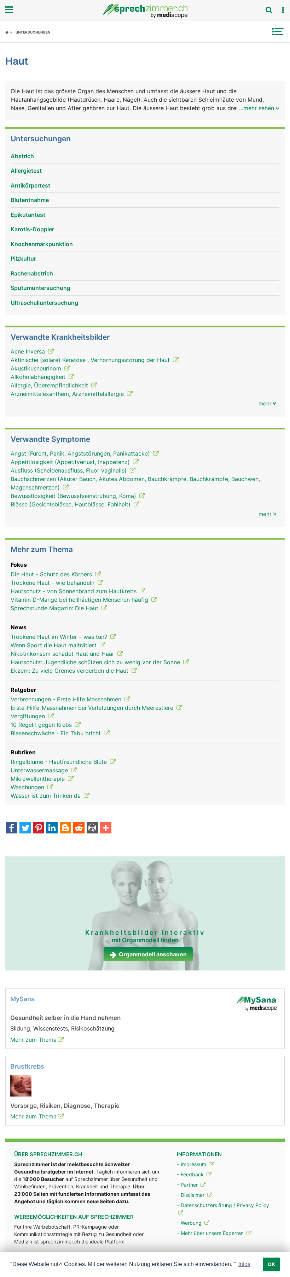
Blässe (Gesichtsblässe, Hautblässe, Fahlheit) (71, 504)
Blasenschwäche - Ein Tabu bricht (57, 733)
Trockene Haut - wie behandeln (53, 582)
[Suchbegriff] (269, 10)
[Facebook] (11, 828)
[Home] (8, 32)
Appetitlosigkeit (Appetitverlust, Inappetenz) (71, 461)
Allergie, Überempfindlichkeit (50, 385)
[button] (283, 10)
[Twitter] (25, 828)
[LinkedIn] (52, 828)
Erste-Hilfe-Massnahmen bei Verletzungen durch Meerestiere (93, 707)
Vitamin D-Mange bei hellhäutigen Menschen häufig (80, 599)
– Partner (188, 1185)
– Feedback (191, 1174)
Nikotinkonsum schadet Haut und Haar (63, 653)
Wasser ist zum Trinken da (46, 795)
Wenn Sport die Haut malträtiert (54, 645)
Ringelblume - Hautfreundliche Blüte (60, 761)
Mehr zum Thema (33, 1039)
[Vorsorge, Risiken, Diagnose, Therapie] (20, 1085)
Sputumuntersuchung (40, 287)
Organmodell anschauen (153, 954)
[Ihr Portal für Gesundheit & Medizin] (145, 11)
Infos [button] (244, 1264)
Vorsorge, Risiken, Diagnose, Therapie (65, 1105)
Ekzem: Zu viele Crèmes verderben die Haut (70, 670)
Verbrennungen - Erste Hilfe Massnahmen (67, 699)
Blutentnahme (30, 199)
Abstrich (22, 156)
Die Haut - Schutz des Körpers (52, 574)
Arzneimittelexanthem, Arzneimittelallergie (68, 393)
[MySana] (256, 1002)
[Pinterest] (38, 828)
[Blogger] (65, 828)
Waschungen (28, 787)
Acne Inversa (29, 351)
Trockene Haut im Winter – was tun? (60, 636)
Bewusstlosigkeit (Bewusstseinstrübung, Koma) (74, 495)
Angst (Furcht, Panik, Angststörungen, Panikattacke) (81, 453)
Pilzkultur (23, 258)
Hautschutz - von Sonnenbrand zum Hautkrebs (74, 591)
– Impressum (192, 1164)
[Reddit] (78, 828)
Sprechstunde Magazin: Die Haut (55, 608)
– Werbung (190, 1223)
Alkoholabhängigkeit (39, 376)
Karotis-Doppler (32, 229)
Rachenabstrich (32, 273)
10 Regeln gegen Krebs (42, 724)
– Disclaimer (191, 1195)
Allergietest (26, 170)
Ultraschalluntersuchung (44, 302)
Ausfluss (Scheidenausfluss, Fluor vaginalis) (69, 470)
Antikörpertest (30, 185)
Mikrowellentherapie (38, 778)
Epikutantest (28, 214)
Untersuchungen (33, 32)
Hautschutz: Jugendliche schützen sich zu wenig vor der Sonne (96, 662)
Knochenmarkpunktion (42, 244)
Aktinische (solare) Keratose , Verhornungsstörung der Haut (91, 359)
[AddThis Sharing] (105, 828)
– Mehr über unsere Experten (211, 1233)
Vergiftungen (29, 716)
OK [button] (271, 1264)
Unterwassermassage (40, 770)
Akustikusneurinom (37, 368)
